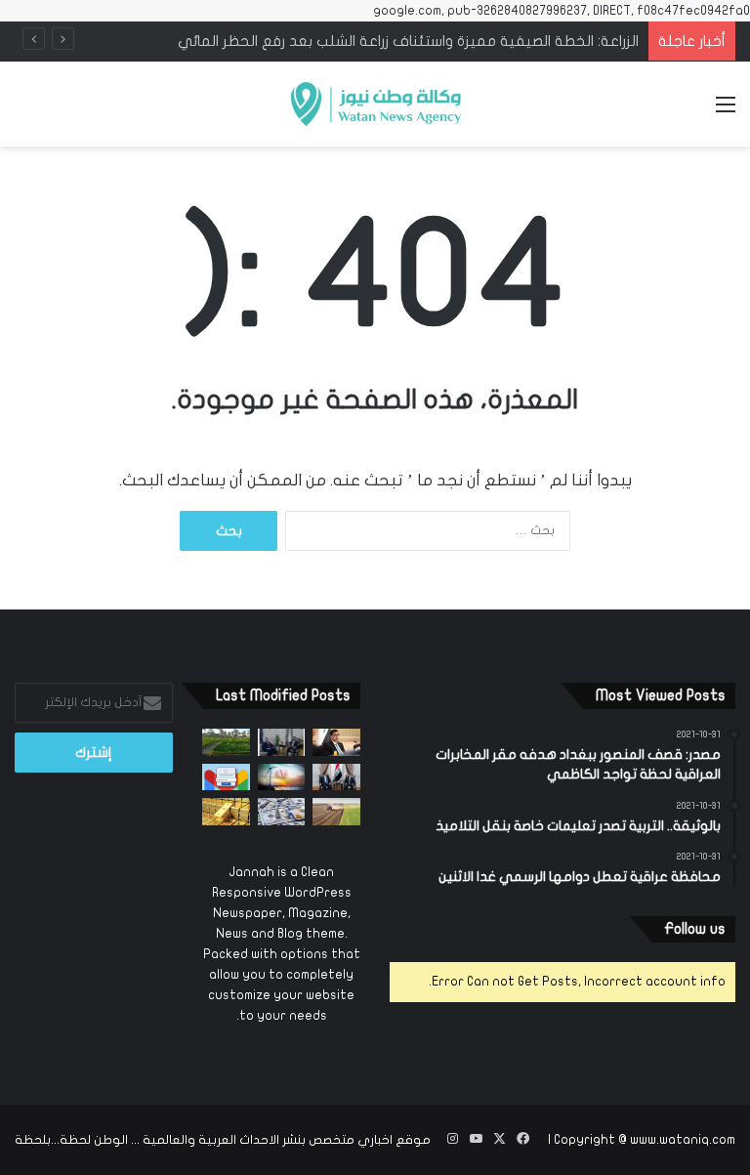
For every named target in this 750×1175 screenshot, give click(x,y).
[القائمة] (725, 112)
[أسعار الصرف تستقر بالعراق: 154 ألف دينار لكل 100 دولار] (282, 811)
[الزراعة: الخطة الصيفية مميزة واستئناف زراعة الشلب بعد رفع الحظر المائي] (226, 742)
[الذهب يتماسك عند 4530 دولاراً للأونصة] (226, 811)
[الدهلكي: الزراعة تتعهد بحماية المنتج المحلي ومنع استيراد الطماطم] (336, 811)
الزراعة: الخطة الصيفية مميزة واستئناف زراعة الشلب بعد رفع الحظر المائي (408, 41)
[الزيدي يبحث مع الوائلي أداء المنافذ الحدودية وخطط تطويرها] (282, 742)
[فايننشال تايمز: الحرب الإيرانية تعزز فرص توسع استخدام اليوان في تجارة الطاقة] (282, 777)
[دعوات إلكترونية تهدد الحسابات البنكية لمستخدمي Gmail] (226, 777)
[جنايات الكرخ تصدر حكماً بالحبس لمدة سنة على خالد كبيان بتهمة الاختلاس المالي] (336, 742)
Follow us (695, 929)
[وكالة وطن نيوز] (375, 104)
